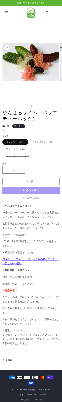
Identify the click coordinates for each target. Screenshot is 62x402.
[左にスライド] (24, 105)
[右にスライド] (37, 105)
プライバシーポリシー (27, 395)
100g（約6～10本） (45, 143)
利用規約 (43, 395)
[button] (6, 12)
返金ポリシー (44, 390)
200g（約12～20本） (18, 157)
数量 (4, 163)
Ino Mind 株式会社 (27, 390)
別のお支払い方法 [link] (31, 198)
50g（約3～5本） (16, 143)
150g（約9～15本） (18, 150)
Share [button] (9, 360)
